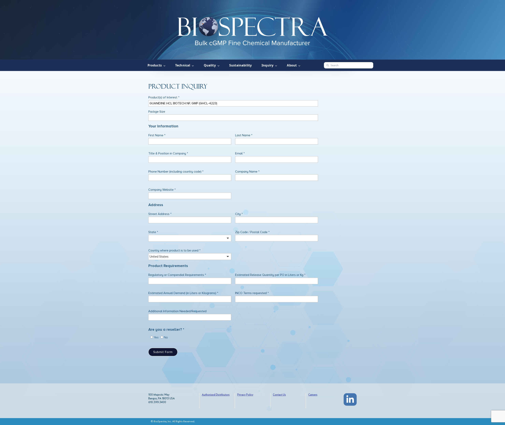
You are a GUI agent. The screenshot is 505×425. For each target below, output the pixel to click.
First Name (156, 135)
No (166, 337)
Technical (182, 65)
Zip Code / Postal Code (252, 232)
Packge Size (156, 111)
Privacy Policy (245, 394)
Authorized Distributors (216, 394)
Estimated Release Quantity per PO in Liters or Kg (270, 274)
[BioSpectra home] (252, 30)
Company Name (247, 171)
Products (155, 65)
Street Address (159, 214)
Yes (156, 337)
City (239, 214)
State (153, 232)
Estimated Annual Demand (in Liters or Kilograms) (183, 293)
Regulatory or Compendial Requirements (177, 274)
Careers (312, 394)
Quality (210, 65)
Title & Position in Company (168, 153)
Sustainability (240, 65)
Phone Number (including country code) (175, 171)
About (292, 65)
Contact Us (279, 394)
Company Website (162, 189)
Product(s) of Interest (163, 97)
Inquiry (267, 65)
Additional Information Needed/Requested (177, 311)
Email (240, 153)
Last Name (243, 135)
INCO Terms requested (252, 293)
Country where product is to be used (174, 250)
